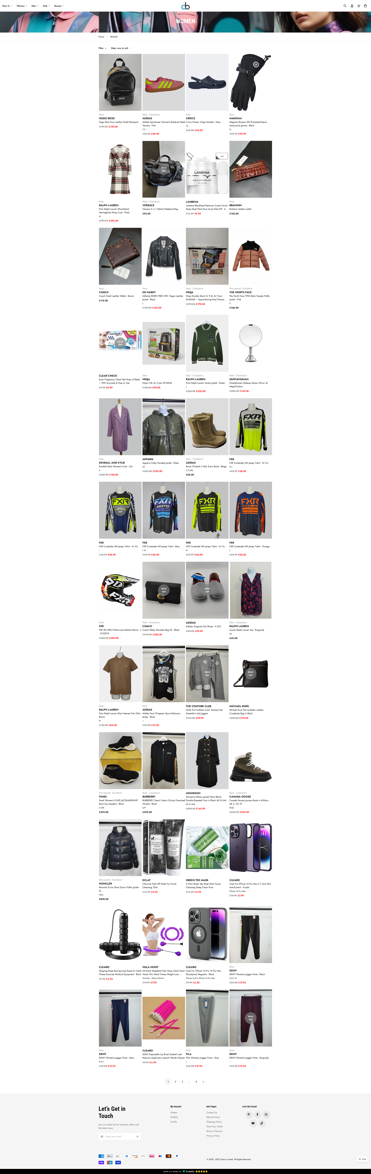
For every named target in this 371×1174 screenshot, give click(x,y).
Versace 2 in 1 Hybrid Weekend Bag (160, 209)
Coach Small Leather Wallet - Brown (116, 296)
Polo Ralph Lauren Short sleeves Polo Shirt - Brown (120, 715)
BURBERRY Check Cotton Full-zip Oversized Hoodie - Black (163, 802)
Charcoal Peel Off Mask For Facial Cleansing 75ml (159, 885)
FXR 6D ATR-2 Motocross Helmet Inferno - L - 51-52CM (120, 631)
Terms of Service (214, 1131)
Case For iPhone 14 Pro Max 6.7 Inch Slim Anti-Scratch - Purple (250, 885)
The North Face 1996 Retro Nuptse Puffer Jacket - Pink (249, 297)
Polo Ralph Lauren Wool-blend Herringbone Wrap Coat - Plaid (114, 210)
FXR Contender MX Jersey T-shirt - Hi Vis (248, 463)
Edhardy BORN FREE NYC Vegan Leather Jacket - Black (162, 297)
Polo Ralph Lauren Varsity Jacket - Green (205, 383)
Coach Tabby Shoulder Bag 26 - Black (160, 630)
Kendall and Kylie (112, 463)
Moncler (105, 884)
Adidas (147, 118)
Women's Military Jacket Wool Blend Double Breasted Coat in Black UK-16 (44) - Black (207, 798)
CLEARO (104, 967)
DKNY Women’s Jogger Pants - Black (247, 974)
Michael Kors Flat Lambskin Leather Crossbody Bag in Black (246, 711)
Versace (148, 205)
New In (6, 6)
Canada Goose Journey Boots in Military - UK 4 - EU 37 (249, 802)
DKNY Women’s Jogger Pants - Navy (116, 1057)
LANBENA (192, 202)
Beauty (57, 6)
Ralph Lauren (108, 205)
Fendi (103, 797)
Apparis (147, 459)
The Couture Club (198, 706)
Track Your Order (214, 1126)
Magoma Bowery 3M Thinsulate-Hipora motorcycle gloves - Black (248, 123)
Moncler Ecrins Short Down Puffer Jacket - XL (119, 889)
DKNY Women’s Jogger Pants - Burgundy (249, 1057)
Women (21, 6)
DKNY (233, 970)
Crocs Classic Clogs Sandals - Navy (203, 122)
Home (101, 36)
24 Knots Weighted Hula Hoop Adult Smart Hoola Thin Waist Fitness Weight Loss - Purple (163, 972)
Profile (173, 1121)
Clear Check (108, 376)
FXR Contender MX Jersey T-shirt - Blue (160, 546)
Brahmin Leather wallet (240, 209)
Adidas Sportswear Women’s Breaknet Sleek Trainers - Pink (163, 123)
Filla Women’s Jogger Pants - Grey (202, 1057)
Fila (188, 1054)
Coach (104, 292)
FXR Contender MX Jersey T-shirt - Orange (249, 546)
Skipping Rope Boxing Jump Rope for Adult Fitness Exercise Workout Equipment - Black (120, 972)
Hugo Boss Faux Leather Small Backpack (118, 122)
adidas (191, 463)
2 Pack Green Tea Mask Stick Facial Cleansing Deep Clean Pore (203, 885)
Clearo (234, 880)
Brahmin (235, 205)
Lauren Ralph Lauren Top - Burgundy (246, 630)
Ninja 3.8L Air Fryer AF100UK (157, 383)
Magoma (235, 118)
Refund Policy (213, 1117)
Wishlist (174, 1117)
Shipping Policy (214, 1121)
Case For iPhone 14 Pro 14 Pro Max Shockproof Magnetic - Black (203, 972)
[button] (365, 5)
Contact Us (211, 1112)
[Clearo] (185, 6)
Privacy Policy (213, 1135)
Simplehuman (239, 379)
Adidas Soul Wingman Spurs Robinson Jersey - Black (161, 715)
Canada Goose (240, 797)
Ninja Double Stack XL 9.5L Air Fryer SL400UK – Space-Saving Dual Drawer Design (205, 297)
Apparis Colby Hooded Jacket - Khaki (160, 463)
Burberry (148, 797)
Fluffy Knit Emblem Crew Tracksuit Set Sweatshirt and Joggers (204, 711)
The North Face (240, 292)
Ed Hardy (149, 292)
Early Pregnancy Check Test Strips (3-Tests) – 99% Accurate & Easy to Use (119, 381)
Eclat (146, 880)
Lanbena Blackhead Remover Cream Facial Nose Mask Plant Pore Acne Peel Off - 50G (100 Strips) (207, 207)
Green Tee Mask (197, 880)
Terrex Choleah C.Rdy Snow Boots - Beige (206, 466)
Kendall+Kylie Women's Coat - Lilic (116, 466)
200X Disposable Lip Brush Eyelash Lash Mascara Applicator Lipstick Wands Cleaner (163, 1056)
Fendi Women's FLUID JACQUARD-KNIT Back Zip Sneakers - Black (118, 802)
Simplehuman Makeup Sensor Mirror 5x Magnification (248, 384)
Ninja (189, 292)
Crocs (190, 118)
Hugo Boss (107, 118)
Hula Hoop (150, 967)
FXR (231, 459)
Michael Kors (239, 706)
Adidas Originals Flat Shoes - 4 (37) (203, 626)
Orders (173, 1112)
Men (34, 6)
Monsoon (193, 793)
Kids (45, 6)
